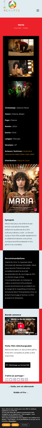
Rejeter (15, 425)
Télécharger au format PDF (18, 365)
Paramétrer (12, 421)
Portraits (25, 28)
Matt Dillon (20, 154)
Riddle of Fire (21, 392)
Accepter (6, 425)
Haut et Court (24, 160)
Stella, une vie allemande (21, 386)
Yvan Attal (29, 154)
